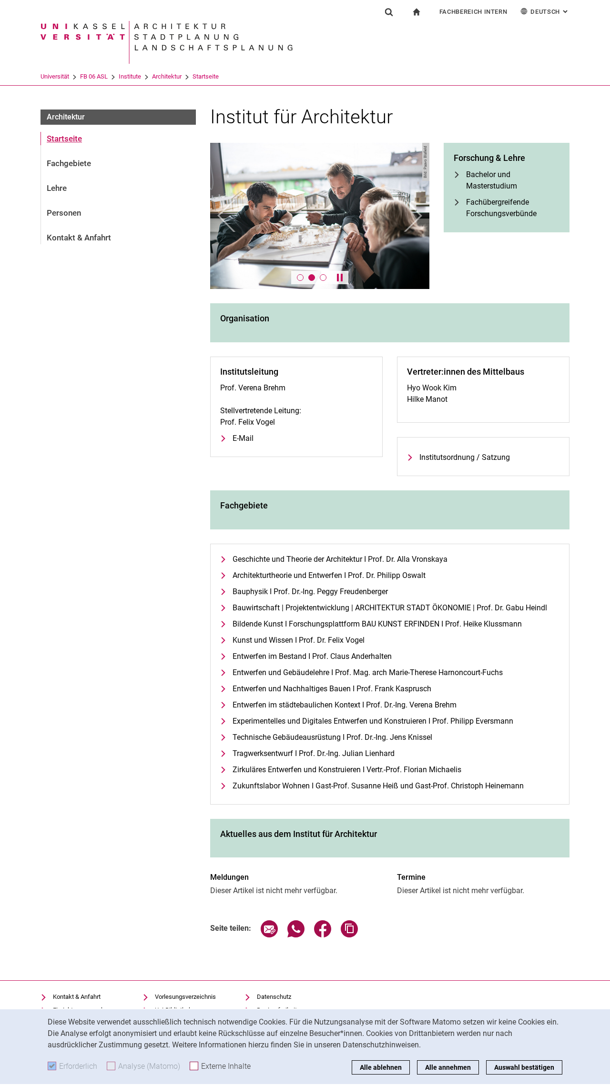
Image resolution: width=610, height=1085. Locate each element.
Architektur (167, 76)
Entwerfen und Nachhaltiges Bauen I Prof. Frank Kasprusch (332, 688)
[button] (226, 216)
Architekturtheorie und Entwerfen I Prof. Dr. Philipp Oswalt (329, 575)
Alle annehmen (448, 1067)
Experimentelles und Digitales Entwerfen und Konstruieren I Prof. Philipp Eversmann (373, 721)
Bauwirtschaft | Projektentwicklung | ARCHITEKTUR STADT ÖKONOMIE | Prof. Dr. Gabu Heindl (390, 607)
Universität (55, 76)
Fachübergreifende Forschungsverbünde (501, 208)
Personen (64, 213)
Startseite (206, 76)
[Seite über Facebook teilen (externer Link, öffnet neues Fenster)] (322, 934)
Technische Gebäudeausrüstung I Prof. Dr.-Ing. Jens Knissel (332, 737)
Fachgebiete (69, 163)
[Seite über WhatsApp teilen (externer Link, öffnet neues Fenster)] (296, 934)
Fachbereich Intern (473, 11)
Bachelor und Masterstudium (491, 180)
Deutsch (549, 11)
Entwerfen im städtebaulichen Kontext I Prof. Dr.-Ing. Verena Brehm (345, 704)
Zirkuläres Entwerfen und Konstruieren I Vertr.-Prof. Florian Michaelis (347, 769)
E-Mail (243, 438)
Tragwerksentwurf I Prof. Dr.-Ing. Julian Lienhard (314, 753)
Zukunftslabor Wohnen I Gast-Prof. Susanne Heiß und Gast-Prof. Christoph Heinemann (378, 785)
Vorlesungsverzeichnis (185, 996)
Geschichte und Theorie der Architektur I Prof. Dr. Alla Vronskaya (340, 559)
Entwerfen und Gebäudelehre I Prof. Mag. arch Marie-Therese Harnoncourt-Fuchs (368, 672)
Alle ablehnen (381, 1067)
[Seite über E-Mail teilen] (269, 934)
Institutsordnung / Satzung (464, 457)
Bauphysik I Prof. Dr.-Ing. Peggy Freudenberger (310, 591)
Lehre (57, 188)
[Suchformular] (389, 12)
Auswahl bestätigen (524, 1067)
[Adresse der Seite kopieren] (349, 934)
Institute (130, 76)
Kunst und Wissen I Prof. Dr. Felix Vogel (299, 640)
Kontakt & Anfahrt (79, 237)
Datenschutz (274, 996)
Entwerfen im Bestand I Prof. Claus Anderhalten (312, 656)
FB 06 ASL (94, 76)
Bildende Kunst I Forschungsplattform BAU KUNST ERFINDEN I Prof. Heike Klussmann (377, 623)
